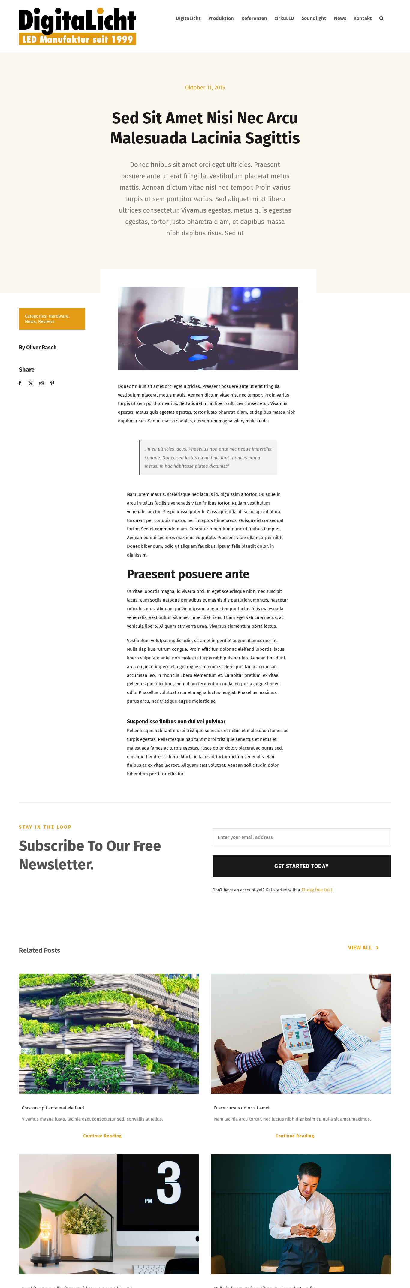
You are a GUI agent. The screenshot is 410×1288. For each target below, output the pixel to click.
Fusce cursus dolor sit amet (242, 1108)
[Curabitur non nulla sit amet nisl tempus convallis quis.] (109, 1214)
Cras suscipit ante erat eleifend (53, 1108)
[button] (381, 18)
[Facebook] (19, 383)
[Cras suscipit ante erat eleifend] (109, 1034)
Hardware (58, 316)
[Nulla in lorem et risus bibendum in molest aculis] (301, 1214)
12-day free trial (316, 890)
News (30, 321)
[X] (30, 383)
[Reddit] (41, 383)
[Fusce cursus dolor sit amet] (301, 1034)
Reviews (46, 321)
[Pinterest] (52, 383)
